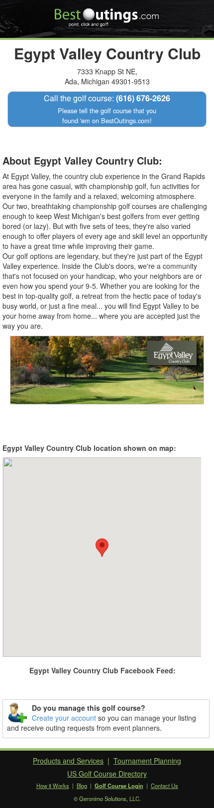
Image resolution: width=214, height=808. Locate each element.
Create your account (64, 718)
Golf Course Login (119, 786)
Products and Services (68, 761)
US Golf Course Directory (107, 774)
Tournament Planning (147, 761)
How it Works (52, 786)
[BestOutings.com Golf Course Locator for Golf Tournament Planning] (107, 14)
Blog (82, 786)
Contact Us (164, 786)
